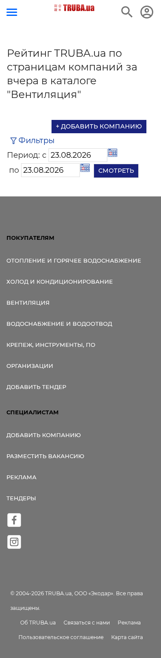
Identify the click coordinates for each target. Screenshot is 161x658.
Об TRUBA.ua (38, 622)
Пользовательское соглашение (60, 637)
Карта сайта (127, 637)
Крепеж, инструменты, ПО (50, 344)
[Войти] (147, 12)
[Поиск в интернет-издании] (127, 12)
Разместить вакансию (45, 456)
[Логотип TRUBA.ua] (74, 7)
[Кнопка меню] (11, 12)
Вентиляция (28, 302)
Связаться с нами (87, 622)
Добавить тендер (36, 386)
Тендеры (21, 498)
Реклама (21, 477)
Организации (29, 365)
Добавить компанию (43, 435)
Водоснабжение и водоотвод (59, 323)
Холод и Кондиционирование (59, 281)
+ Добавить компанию (99, 126)
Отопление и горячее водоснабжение (73, 260)
